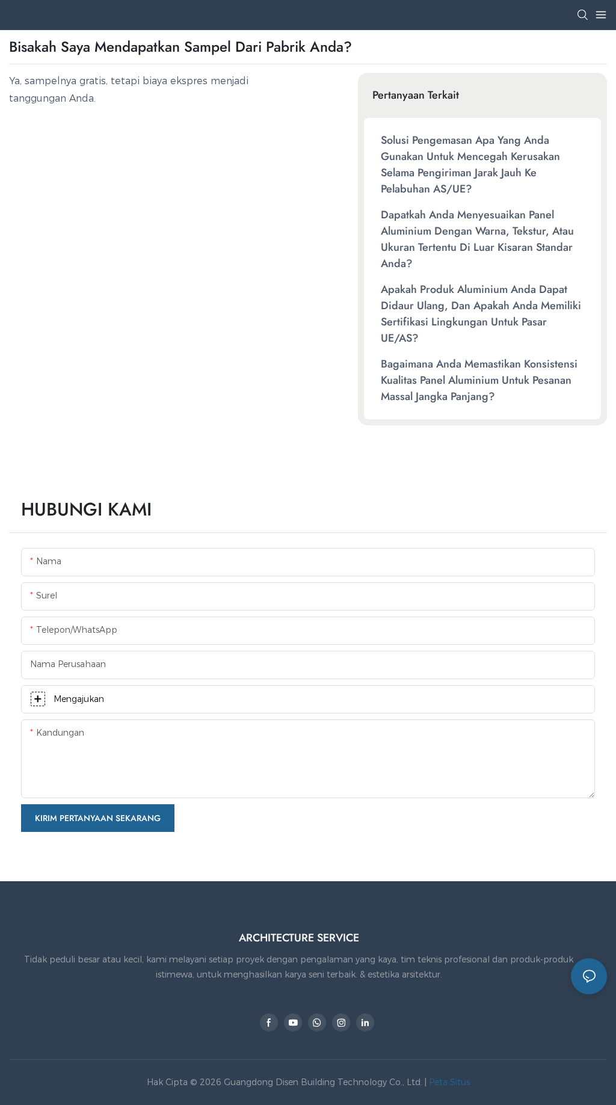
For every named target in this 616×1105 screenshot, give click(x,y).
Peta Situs (448, 1082)
